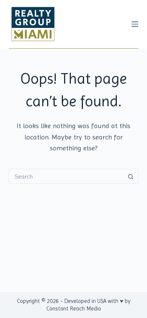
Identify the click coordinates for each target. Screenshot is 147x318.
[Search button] (130, 176)
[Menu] (135, 24)
